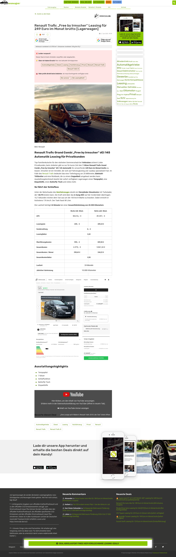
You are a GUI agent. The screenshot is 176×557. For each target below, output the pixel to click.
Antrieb (123, 7)
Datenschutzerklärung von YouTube (81, 403)
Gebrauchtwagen (134, 73)
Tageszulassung (130, 98)
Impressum (156, 552)
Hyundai (130, 77)
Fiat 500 (140, 71)
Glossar (22, 547)
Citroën (123, 68)
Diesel (59, 65)
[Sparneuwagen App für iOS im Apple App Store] (124, 42)
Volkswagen (122, 101)
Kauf (134, 77)
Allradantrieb (123, 61)
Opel (121, 91)
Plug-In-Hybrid (123, 95)
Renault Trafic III (73, 69)
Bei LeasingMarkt (78, 78)
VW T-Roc (121, 104)
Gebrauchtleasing (124, 73)
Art (109, 7)
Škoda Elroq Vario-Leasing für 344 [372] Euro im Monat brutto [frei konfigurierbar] (140, 509)
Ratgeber (117, 2)
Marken (66, 7)
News (108, 2)
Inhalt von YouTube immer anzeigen (74, 408)
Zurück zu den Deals (43, 14)
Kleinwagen (120, 80)
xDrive (131, 104)
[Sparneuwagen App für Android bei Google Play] (136, 42)
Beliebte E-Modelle (95, 7)
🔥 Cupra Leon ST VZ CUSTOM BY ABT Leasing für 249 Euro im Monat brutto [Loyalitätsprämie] (139, 499)
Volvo (130, 101)
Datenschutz (163, 552)
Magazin (12, 547)
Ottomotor (129, 90)
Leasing (65, 65)
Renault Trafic (100, 65)
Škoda (135, 104)
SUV (122, 98)
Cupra (132, 68)
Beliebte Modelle (80, 7)
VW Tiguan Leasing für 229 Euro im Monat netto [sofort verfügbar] (140, 513)
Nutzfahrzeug (75, 65)
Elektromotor (129, 71)
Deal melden (86, 2)
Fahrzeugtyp (52, 7)
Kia (137, 77)
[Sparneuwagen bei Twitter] (163, 547)
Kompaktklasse (136, 80)
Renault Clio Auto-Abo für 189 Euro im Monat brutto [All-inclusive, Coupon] (139, 504)
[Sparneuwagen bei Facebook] (156, 547)
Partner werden (71, 2)
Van (135, 98)
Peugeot (138, 91)
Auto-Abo (135, 61)
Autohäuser (99, 2)
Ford (118, 73)
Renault (90, 65)
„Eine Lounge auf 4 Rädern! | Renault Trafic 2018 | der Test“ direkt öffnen (85, 415)
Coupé (127, 68)
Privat (84, 65)
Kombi (127, 80)
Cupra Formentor (138, 68)
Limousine (131, 84)
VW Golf (134, 101)
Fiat (137, 71)
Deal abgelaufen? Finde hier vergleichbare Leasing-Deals (89, 543)
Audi (130, 61)
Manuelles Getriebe (126, 87)
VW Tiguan (126, 104)
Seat (118, 98)
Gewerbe (122, 76)
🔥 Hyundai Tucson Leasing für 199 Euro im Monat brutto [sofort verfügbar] (139, 517)
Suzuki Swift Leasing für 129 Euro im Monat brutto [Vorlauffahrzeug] (141, 521)
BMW (119, 68)
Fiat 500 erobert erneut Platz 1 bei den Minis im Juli (91, 504)
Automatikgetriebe (48, 65)
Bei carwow (65, 78)
